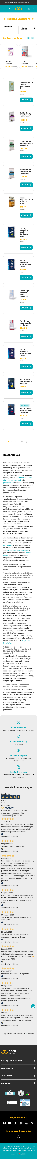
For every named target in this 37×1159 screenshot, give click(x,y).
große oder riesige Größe (17, 550)
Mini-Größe (8, 545)
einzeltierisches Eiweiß (12, 480)
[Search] (8, 8)
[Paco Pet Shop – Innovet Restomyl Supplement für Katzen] (26, 52)
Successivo (18, 816)
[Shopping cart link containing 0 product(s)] (29, 8)
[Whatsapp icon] (33, 1006)
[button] (28, 38)
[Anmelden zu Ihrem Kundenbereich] (33, 8)
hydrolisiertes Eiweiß (24, 478)
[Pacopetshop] (4, 1123)
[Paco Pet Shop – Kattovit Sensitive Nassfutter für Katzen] (11, 52)
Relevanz (8, 27)
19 (22, 442)
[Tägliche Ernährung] (5, 19)
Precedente (7, 816)
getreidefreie (8, 482)
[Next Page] (26, 442)
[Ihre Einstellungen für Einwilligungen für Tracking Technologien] (33, 1155)
